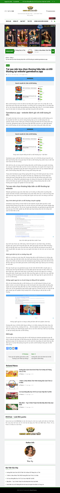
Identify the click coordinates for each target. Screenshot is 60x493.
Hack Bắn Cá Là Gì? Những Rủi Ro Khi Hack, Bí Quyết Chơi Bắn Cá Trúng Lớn (25, 484)
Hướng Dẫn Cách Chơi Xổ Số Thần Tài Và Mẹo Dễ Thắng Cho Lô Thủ (23, 472)
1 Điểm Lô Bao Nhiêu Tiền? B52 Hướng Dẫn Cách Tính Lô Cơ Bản (22, 475)
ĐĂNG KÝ (15, 21)
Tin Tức (29, 21)
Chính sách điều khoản (41, 21)
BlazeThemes (33, 490)
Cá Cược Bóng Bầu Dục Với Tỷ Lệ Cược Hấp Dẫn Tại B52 (36, 1)
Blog (8, 65)
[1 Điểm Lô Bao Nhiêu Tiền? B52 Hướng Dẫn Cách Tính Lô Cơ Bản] (25, 52)
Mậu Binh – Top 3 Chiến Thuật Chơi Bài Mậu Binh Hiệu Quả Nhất (22, 481)
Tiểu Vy (9, 74)
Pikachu (22, 374)
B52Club (8, 21)
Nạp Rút (22, 21)
